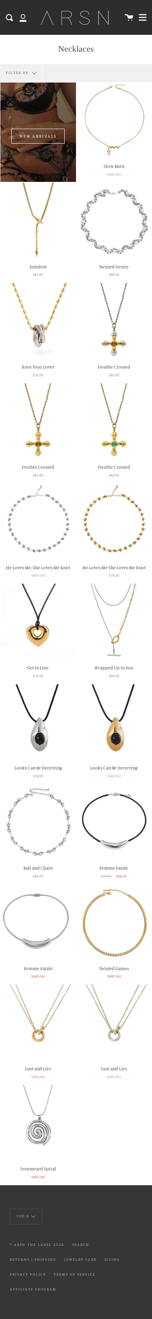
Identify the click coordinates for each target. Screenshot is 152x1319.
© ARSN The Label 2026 (37, 1244)
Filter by (18, 72)
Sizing (112, 1259)
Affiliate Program (33, 1289)
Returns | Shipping (33, 1259)
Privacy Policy (28, 1274)
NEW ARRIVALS (38, 136)
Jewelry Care (80, 1259)
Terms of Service (74, 1274)
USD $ (22, 1216)
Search (80, 1244)
